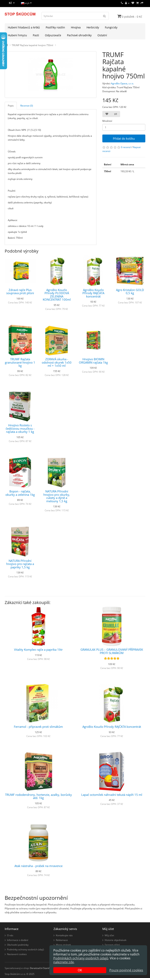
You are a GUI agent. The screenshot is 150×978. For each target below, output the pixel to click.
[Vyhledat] (104, 16)
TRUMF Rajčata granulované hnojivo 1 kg (20, 362)
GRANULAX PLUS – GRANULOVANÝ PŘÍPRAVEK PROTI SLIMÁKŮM (111, 651)
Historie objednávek (115, 940)
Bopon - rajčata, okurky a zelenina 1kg (20, 493)
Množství (107, 121)
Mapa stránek (63, 944)
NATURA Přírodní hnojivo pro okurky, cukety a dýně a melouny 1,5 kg (56, 496)
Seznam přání (112, 944)
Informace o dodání (17, 940)
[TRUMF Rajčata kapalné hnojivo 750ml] (50, 74)
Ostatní (102, 35)
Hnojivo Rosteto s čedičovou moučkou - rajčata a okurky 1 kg (20, 428)
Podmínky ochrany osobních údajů (25, 949)
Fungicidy (111, 27)
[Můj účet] (127, 3)
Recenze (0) (26, 105)
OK (80, 970)
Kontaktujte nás (64, 935)
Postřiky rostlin (55, 27)
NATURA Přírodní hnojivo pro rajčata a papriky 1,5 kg (20, 564)
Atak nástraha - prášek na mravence (38, 866)
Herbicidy (93, 27)
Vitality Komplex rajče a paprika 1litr (38, 649)
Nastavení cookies (17, 954)
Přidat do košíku (124, 138)
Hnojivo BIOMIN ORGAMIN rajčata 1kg (93, 360)
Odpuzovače (53, 35)
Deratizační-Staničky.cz (42, 968)
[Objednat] (142, 3)
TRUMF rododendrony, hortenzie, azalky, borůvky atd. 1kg (38, 796)
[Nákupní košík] (137, 3)
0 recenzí (126, 147)
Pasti (36, 35)
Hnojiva (76, 27)
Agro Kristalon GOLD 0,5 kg (130, 291)
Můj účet (109, 935)
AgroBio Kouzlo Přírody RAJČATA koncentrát (93, 293)
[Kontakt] (122, 3)
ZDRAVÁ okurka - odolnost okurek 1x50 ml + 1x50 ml (56, 362)
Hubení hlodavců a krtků (24, 27)
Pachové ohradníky (79, 35)
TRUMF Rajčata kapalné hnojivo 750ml (32, 45)
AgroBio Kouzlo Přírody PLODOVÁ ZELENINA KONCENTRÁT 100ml (57, 295)
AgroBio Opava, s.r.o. (122, 83)
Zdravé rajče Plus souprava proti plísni (20, 291)
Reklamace (62, 940)
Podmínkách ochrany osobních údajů (80, 958)
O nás (10, 935)
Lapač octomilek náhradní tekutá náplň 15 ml (111, 795)
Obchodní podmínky (18, 944)
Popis (11, 105)
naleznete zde (63, 962)
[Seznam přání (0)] (132, 3)
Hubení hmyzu (17, 35)
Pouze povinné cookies (126, 970)
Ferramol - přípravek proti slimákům (38, 727)
